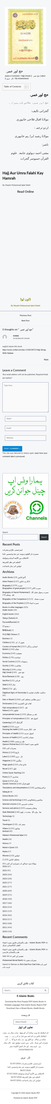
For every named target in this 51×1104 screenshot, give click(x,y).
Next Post (25, 321)
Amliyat (5, 831)
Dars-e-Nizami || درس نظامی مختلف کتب (21, 699)
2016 (4, 907)
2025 (4, 870)
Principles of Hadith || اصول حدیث (18, 733)
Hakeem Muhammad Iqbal (12, 835)
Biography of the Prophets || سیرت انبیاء (20, 603)
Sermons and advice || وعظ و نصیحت (19, 808)
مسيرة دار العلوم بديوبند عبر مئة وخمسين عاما (20, 554)
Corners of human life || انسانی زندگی (20, 647)
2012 (4, 923)
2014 (4, 915)
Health (5, 839)
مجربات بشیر (31, 960)
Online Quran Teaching (11, 773)
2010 (4, 932)
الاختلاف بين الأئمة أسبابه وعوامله (15, 558)
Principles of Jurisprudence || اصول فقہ (20, 718)
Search (5, 532)
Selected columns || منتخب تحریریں (17, 804)
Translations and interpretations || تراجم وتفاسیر (24, 788)
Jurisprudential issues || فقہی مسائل (19, 714)
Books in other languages (12, 607)
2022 (4, 883)
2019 (4, 895)
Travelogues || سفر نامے (13, 824)
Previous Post (25, 315)
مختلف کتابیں (14, 860)
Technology (7, 816)
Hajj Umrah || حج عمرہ (30, 76)
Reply (46, 360)
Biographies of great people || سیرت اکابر (21, 588)
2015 (4, 911)
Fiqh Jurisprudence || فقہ (14, 708)
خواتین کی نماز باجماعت (12, 566)
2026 (4, 866)
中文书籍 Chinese (9, 634)
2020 (4, 891)
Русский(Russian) (9, 622)
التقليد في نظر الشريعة (11, 562)
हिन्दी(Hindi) (6, 630)
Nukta (4, 852)
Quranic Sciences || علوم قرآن (16, 784)
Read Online (25, 191)
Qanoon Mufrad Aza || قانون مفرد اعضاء (20, 744)
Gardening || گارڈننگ (12, 723)
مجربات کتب (11, 748)
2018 (4, 899)
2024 (4, 875)
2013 (4, 919)
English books (8, 614)
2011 (4, 927)
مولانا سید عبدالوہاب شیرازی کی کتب (21, 864)
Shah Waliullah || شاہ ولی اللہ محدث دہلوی (21, 812)
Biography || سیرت (12, 586)
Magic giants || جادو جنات (14, 765)
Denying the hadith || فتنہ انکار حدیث (19, 729)
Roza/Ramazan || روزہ (13, 676)
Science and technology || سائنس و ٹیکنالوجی (22, 800)
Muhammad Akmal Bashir (12, 960)
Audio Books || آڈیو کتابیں (14, 577)
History (5, 843)
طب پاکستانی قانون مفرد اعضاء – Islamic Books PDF (23, 943)
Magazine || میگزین (11, 761)
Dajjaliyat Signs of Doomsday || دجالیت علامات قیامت (24, 693)
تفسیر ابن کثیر (17, 956)
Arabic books (7, 610)
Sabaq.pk (6, 792)
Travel (4, 820)
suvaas (16, 336)
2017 (4, 903)
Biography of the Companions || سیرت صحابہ (23, 599)
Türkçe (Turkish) (8, 618)
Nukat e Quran (8, 847)
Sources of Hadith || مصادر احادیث (18, 737)
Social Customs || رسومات (14, 662)
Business (6, 638)
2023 (4, 879)
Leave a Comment (12, 76)
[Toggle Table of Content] (25, 87)
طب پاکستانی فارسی (10, 952)
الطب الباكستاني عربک (11, 945)
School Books (8, 796)
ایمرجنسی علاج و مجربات (12, 550)
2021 (4, 887)
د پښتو (7, 626)
